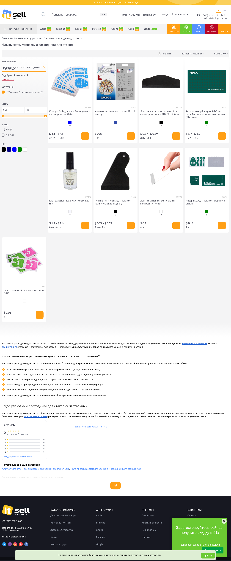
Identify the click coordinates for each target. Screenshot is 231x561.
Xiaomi (80, 29)
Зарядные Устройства (61, 530)
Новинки (186, 31)
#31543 (42, 286)
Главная (22, 38)
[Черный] (161, 122)
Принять (208, 555)
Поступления (173, 31)
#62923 (133, 107)
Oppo (133, 29)
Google (116, 29)
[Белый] (161, 211)
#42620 (133, 197)
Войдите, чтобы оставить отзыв (18, 456)
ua (224, 10)
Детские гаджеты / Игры (63, 515)
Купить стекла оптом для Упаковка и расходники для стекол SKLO (106, 468)
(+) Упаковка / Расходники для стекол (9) (24, 92)
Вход (165, 14)
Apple (45, 29)
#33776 (224, 197)
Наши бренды (149, 530)
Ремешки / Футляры (60, 523)
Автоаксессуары (58, 544)
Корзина (224, 31)
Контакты (146, 537)
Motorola (98, 29)
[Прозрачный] (70, 211)
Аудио (53, 537)
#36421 (179, 197)
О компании (148, 515)
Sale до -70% (211, 31)
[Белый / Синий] (115, 122)
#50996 (179, 107)
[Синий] (70, 122)
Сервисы (191, 515)
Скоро (198, 31)
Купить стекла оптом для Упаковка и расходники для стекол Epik (35, 468)
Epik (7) (9, 129)
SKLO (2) (10, 135)
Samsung (62, 29)
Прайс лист (149, 14)
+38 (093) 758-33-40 (209, 14)
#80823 (88, 107)
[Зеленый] (206, 122)
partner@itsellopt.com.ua (215, 18)
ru (218, 10)
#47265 (224, 107)
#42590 (88, 197)
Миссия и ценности (152, 523)
